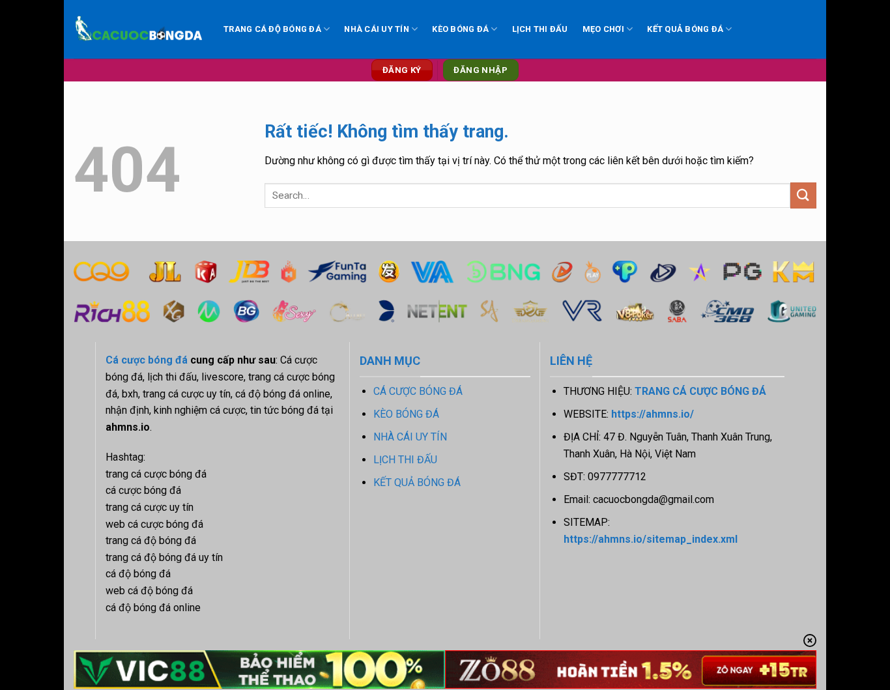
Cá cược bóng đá (147, 360)
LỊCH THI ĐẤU (540, 29)
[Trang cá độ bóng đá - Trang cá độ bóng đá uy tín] (139, 29)
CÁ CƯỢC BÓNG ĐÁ (418, 391)
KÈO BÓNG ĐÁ (460, 29)
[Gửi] (803, 195)
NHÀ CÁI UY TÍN (376, 29)
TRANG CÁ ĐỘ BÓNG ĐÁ (272, 29)
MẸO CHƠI (603, 29)
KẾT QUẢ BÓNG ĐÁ (685, 29)
